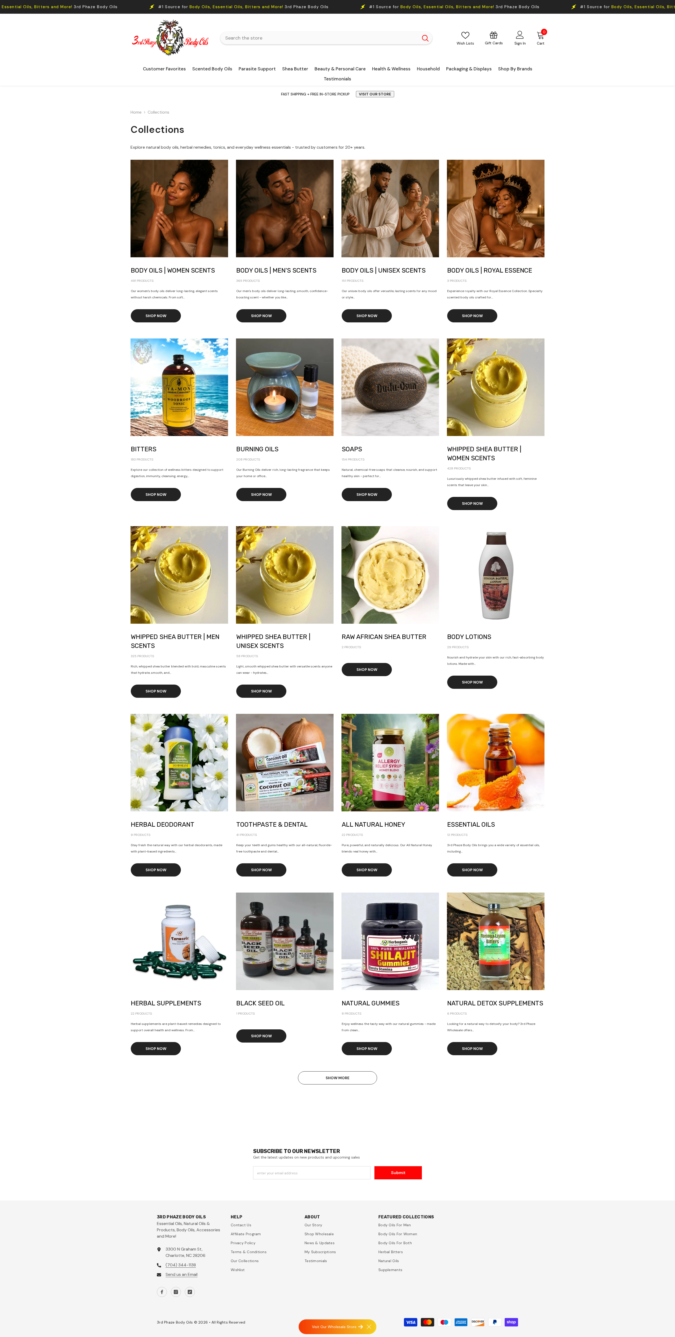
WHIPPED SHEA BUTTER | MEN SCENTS (175, 641)
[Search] (326, 38)
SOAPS (352, 449)
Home (136, 112)
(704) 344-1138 (181, 1265)
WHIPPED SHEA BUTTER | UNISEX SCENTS (273, 641)
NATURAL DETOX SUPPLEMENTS (495, 1003)
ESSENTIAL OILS (471, 824)
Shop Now (156, 315)
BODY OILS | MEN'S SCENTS (276, 270)
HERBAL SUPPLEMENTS (166, 1003)
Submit (398, 1172)
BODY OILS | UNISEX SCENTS (384, 270)
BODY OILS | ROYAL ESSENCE (489, 270)
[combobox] (319, 38)
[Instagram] (176, 1292)
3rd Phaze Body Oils (247, 7)
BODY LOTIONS (469, 637)
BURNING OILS (257, 449)
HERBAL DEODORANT (162, 824)
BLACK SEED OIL (260, 1003)
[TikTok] (190, 1292)
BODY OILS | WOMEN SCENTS (173, 270)
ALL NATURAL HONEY (373, 824)
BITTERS (143, 449)
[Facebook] (162, 1292)
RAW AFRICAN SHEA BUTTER (384, 637)
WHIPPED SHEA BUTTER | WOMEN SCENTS (484, 453)
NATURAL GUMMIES (370, 1003)
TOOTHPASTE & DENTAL (272, 824)
